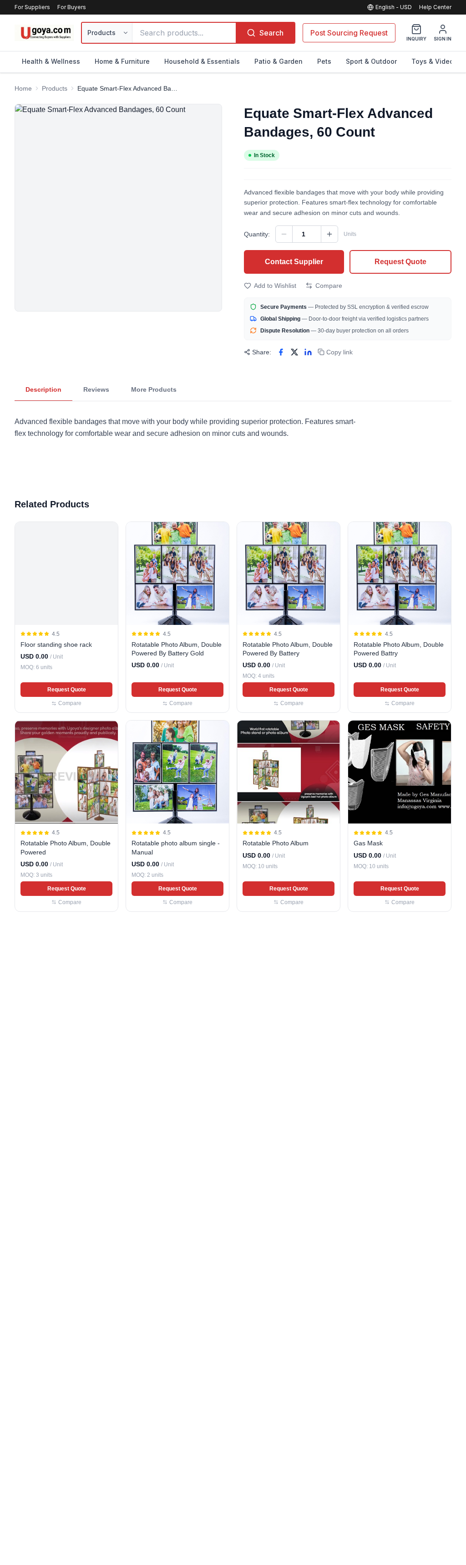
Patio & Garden (278, 61)
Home (23, 88)
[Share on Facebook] (281, 352)
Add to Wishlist (275, 285)
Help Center (435, 7)
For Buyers (71, 7)
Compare (328, 285)
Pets (324, 61)
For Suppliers (32, 7)
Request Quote (400, 262)
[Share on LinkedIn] (308, 352)
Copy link (339, 352)
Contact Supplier (294, 262)
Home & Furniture (122, 61)
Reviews (96, 389)
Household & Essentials (202, 61)
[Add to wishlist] (107, 533)
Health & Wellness (51, 61)
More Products (154, 389)
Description (43, 389)
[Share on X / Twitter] (294, 352)
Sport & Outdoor (371, 61)
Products (54, 88)
